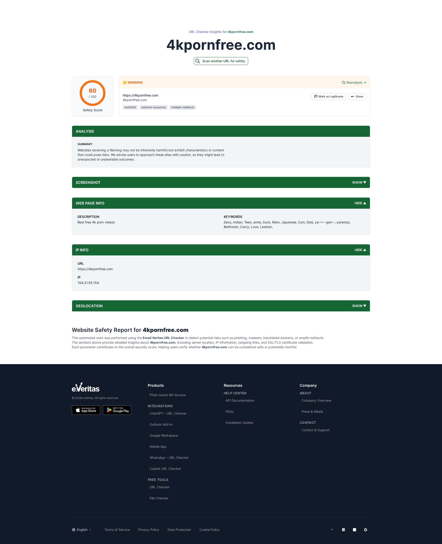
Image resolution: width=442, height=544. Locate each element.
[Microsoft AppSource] (354, 529)
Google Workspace (164, 435)
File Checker (159, 498)
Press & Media (312, 411)
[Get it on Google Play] (117, 410)
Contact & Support (316, 430)
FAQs (229, 411)
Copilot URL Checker (165, 469)
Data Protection (179, 530)
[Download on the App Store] (86, 410)
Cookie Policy (209, 530)
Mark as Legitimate (331, 96)
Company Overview (316, 400)
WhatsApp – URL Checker (169, 457)
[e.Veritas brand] (101, 387)
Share (359, 96)
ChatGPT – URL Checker (168, 413)
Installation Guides (239, 422)
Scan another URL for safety (223, 61)
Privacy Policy (148, 530)
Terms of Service (117, 530)
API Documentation (240, 400)
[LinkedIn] (343, 529)
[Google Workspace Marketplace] (365, 529)
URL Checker (159, 487)
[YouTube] (332, 529)
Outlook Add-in (161, 424)
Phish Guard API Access (168, 395)
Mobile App (158, 446)
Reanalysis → (356, 82)
